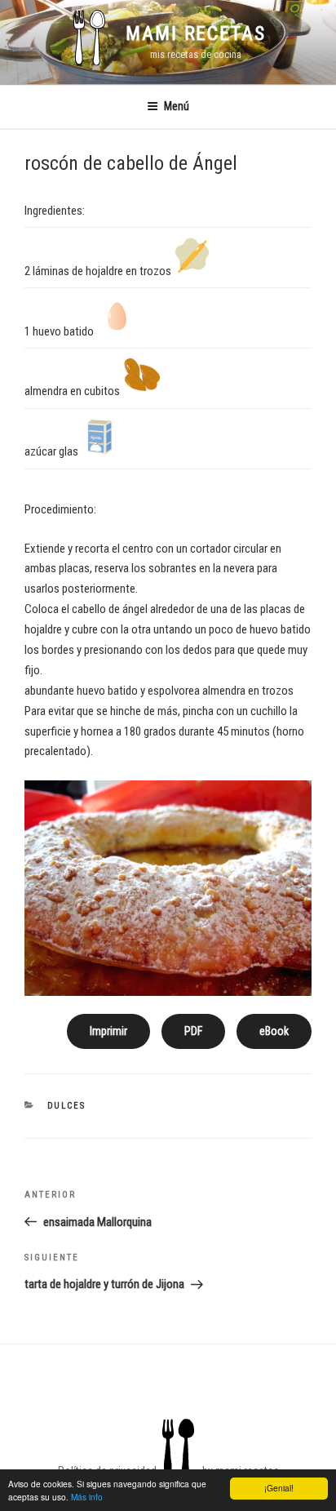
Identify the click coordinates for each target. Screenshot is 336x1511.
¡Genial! (279, 1488)
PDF (193, 1031)
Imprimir (108, 1031)
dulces (66, 1105)
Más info (87, 1497)
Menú (176, 106)
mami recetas (196, 33)
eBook (274, 1031)
